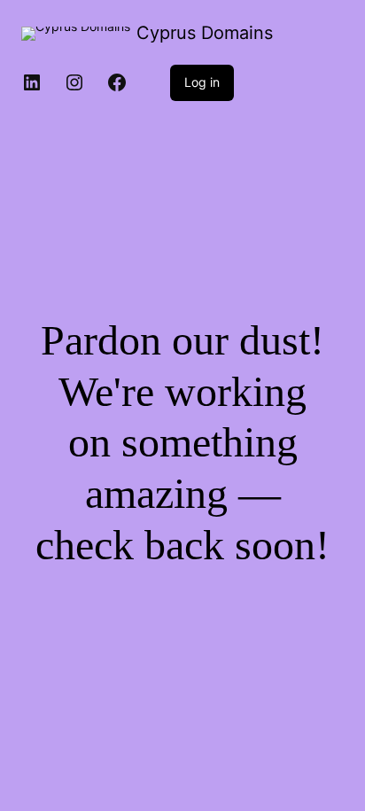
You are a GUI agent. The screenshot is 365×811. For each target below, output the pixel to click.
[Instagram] (74, 82)
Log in (202, 82)
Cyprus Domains (204, 32)
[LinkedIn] (32, 82)
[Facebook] (117, 82)
